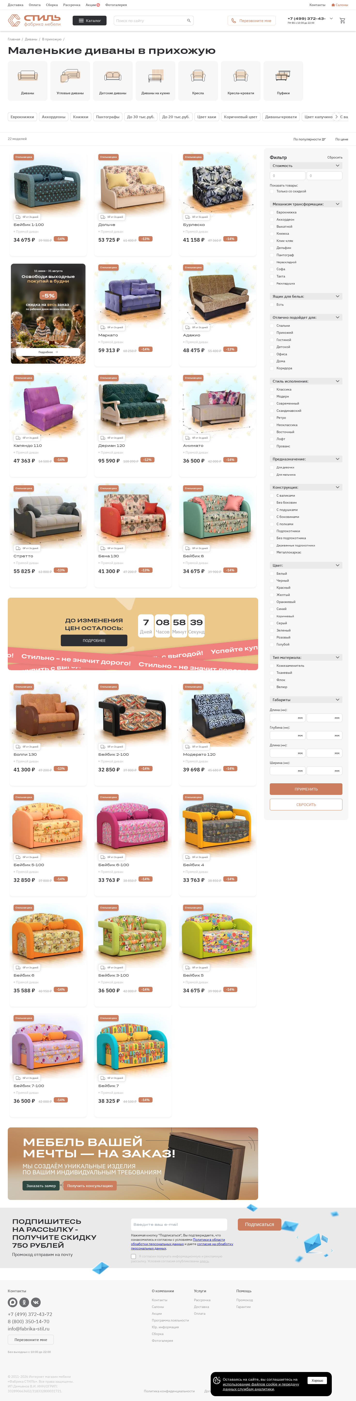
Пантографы (107, 116)
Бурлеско (195, 228)
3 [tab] (41, 360)
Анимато (195, 449)
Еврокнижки (22, 116)
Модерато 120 (199, 757)
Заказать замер (41, 1185)
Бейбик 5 (195, 978)
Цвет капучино (319, 116)
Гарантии (243, 1307)
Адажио (195, 338)
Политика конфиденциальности (169, 1391)
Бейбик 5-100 (29, 868)
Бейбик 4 (195, 868)
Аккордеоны (53, 116)
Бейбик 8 (195, 559)
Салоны (342, 5)
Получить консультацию (90, 1185)
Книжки (80, 116)
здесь (204, 1261)
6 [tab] (62, 360)
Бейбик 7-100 (29, 1089)
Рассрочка (71, 5)
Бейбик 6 (26, 978)
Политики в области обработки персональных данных (178, 1241)
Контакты (317, 5)
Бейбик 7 (110, 1089)
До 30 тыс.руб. (141, 116)
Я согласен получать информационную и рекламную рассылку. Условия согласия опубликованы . (176, 1258)
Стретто (26, 559)
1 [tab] (26, 360)
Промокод (244, 1300)
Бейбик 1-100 (29, 228)
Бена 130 (110, 559)
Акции (91, 5)
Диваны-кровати (281, 116)
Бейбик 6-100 (113, 868)
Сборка (52, 5)
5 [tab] (55, 360)
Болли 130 (26, 757)
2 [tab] (33, 360)
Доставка (15, 5)
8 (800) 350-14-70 (28, 1321)
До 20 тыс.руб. (176, 116)
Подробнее (46, 352)
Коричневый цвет (240, 116)
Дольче (110, 228)
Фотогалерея (116, 5)
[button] (337, 117)
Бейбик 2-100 (113, 757)
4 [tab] (48, 360)
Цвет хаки (206, 116)
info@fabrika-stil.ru (28, 1329)
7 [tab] (70, 360)
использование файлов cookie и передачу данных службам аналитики (261, 1386)
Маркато (110, 338)
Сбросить (334, 157)
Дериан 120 (111, 449)
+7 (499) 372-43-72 (30, 1314)
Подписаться (259, 1224)
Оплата (35, 5)
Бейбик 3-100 (113, 978)
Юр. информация (165, 1327)
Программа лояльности (170, 1320)
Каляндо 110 (28, 449)
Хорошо (317, 1380)
